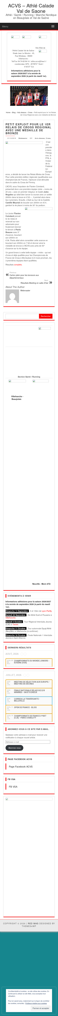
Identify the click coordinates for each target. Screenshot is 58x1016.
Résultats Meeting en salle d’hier (34, 281)
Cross (48, 138)
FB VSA (11, 779)
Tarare (15, 624)
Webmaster (22, 138)
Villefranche (11, 617)
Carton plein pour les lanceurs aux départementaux (24, 275)
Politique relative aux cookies (36, 1003)
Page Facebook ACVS (20, 759)
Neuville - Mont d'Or (41, 583)
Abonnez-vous (14, 747)
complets (18, 264)
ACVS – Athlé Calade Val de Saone (31, 8)
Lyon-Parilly (47, 611)
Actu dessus (40, 138)
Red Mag (33, 831)
